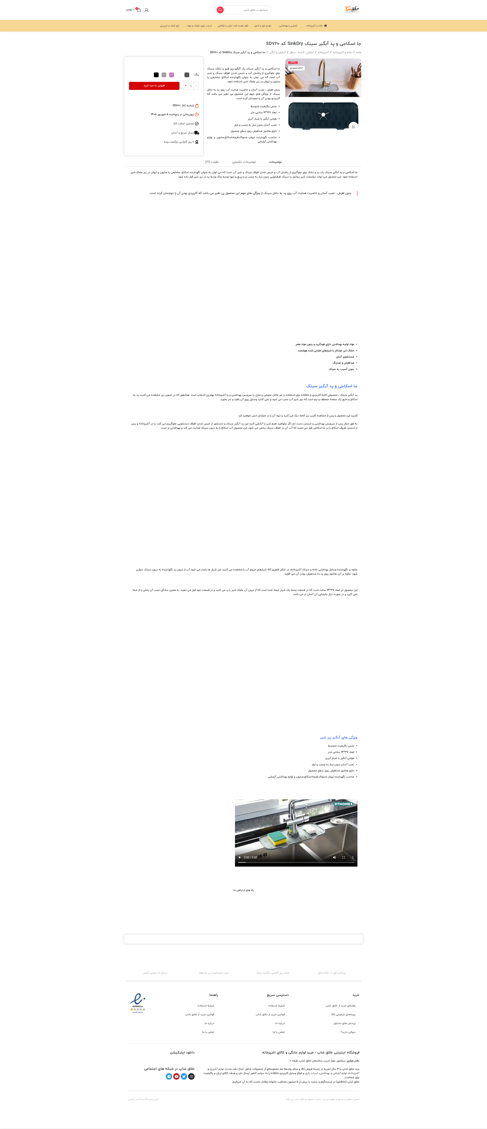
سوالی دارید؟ (348, 1032)
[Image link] (184, 1060)
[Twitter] (184, 1076)
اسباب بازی (311, 1073)
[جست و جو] (220, 10)
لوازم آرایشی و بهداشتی (333, 1073)
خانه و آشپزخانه (342, 52)
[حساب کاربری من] (146, 10)
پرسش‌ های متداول (344, 1023)
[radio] (186, 74)
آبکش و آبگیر (277, 52)
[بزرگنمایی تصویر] (353, 126)
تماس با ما (279, 1032)
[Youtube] (176, 1076)
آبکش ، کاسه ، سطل (302, 52)
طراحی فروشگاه (151, 1099)
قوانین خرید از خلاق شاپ (270, 1014)
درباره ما (280, 1023)
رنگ (196, 75)
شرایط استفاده (276, 1006)
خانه (358, 52)
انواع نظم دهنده (234, 1069)
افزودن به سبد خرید (154, 85)
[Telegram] (169, 1076)
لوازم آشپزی (217, 1069)
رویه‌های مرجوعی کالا (343, 1014)
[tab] (275, 162)
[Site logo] (352, 9)
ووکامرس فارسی (136, 1099)
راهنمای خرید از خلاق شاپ (340, 1006)
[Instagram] (191, 1076)
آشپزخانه (323, 52)
